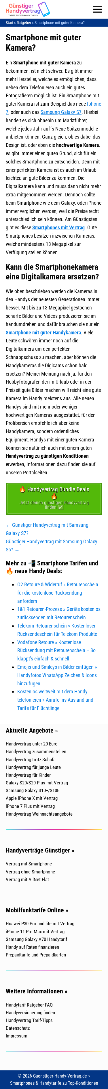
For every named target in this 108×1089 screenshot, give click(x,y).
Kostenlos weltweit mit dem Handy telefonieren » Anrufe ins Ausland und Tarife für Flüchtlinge (55, 699)
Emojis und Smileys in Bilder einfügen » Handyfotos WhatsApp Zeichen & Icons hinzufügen (57, 675)
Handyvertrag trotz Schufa (31, 759)
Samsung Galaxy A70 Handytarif (36, 939)
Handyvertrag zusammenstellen (36, 751)
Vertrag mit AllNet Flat (27, 879)
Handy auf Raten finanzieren (32, 947)
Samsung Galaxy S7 (61, 112)
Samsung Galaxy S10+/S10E (32, 790)
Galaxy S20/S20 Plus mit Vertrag (37, 783)
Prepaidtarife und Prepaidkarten (36, 955)
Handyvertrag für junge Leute (33, 767)
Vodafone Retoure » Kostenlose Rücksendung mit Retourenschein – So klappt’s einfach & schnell (56, 650)
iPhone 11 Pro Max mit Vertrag (35, 931)
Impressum (16, 1036)
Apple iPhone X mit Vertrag (32, 798)
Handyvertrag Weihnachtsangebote (39, 814)
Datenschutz (18, 1028)
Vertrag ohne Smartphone (30, 872)
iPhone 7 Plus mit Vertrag (30, 806)
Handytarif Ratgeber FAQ (29, 1005)
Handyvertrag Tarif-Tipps (29, 1020)
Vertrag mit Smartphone (29, 864)
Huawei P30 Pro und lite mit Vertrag (40, 923)
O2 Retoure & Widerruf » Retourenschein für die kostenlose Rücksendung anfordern (57, 592)
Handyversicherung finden (30, 1012)
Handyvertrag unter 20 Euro (32, 744)
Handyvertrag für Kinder (28, 775)
